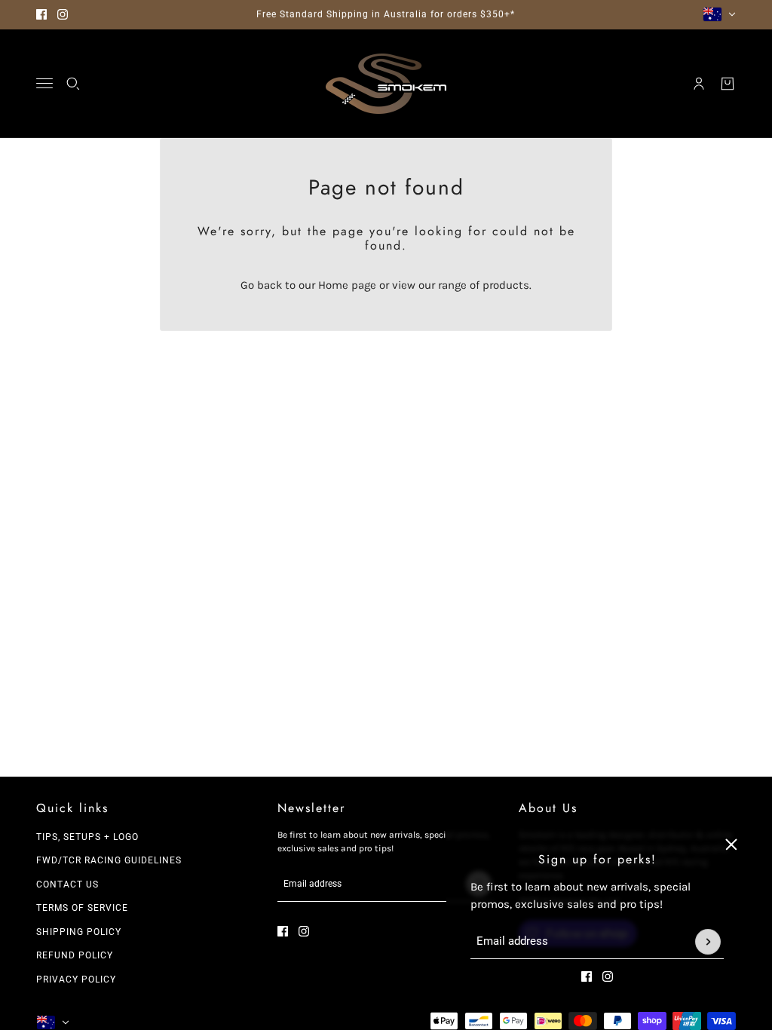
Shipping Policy (78, 932)
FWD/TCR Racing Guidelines (109, 860)
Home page (347, 285)
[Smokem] (386, 84)
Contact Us (67, 884)
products (505, 285)
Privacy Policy (76, 979)
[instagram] (62, 14)
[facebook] (41, 14)
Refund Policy (74, 955)
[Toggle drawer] (44, 83)
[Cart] (727, 83)
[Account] (699, 83)
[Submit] (708, 942)
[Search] (73, 83)
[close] (731, 844)
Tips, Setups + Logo (87, 837)
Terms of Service (82, 908)
